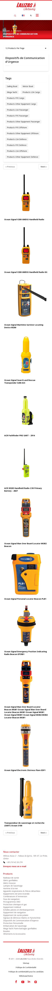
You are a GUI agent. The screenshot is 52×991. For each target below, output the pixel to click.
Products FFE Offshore (17, 127)
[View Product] (26, 194)
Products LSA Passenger (17, 110)
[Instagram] (35, 982)
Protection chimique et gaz (15, 904)
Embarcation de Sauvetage (15, 926)
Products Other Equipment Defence (22, 157)
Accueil (6, 30)
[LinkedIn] (29, 982)
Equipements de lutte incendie (16, 893)
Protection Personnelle (13, 923)
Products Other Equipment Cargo (21, 104)
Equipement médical (12, 907)
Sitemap (26, 963)
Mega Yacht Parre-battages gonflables (20, 928)
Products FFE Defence (16, 145)
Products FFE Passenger (17, 115)
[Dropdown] (23, 15)
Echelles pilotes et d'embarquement (18, 910)
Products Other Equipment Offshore (23, 133)
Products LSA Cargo (31, 92)
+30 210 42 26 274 (14, 862)
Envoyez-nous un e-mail (14, 866)
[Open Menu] (37, 15)
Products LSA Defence (17, 139)
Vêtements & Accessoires (14, 934)
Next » (44, 166)
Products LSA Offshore (17, 151)
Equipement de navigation (14, 912)
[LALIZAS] (26, 7)
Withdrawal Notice (26, 976)
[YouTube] (23, 982)
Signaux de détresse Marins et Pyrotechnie (21, 918)
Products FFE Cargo (15, 98)
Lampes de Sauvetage (13, 885)
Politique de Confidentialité (26, 967)
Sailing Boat (12, 86)
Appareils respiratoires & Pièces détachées (21, 891)
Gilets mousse (9, 883)
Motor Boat (28, 86)
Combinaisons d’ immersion (15, 896)
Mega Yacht (12, 92)
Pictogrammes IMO (11, 901)
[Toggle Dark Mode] (31, 15)
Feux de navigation (11, 899)
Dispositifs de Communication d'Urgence (21, 920)
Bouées (6, 931)
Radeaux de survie (11, 877)
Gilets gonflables (10, 880)
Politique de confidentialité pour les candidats (26, 972)
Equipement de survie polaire (15, 915)
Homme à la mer (10, 888)
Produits (17, 30)
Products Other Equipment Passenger (23, 121)
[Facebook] (16, 982)
